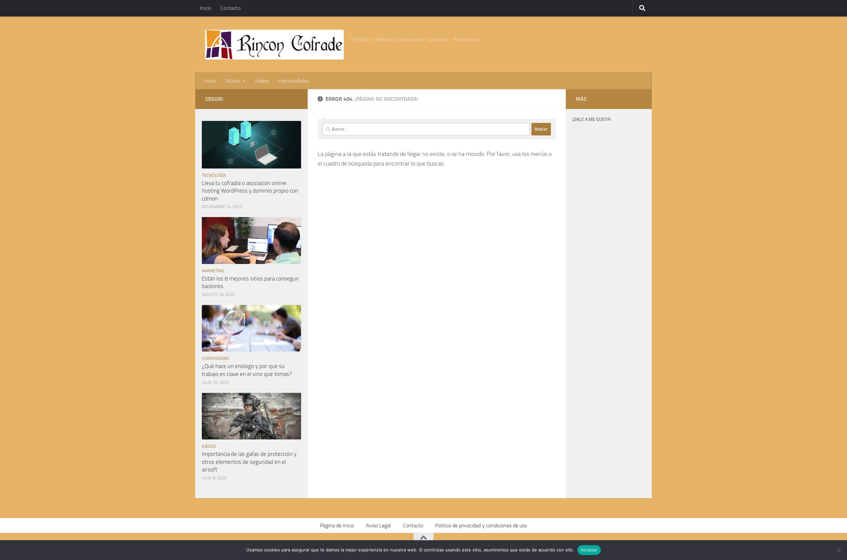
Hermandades (293, 81)
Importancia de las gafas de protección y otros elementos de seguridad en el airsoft (249, 462)
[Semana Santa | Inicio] (274, 44)
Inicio (205, 8)
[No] (838, 550)
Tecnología (214, 175)
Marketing (213, 270)
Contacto (230, 8)
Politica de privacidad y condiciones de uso (481, 525)
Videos (262, 81)
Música (233, 81)
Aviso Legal (378, 525)
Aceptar (589, 549)
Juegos (209, 446)
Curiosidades (215, 358)
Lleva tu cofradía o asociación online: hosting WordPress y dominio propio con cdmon (250, 191)
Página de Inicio (337, 525)
